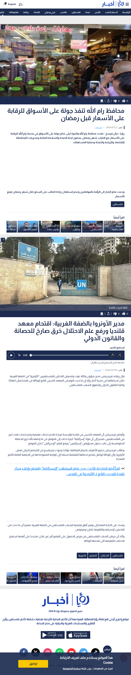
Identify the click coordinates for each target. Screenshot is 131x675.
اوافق (33, 663)
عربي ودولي (50, 12)
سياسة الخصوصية (72, 668)
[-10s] (112, 355)
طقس (63, 12)
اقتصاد (36, 12)
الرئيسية (126, 12)
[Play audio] (11, 355)
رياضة (26, 12)
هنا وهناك (13, 12)
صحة (87, 12)
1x (19, 355)
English (12, 4)
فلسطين (76, 12)
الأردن (97, 12)
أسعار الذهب (111, 12)
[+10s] (120, 355)
